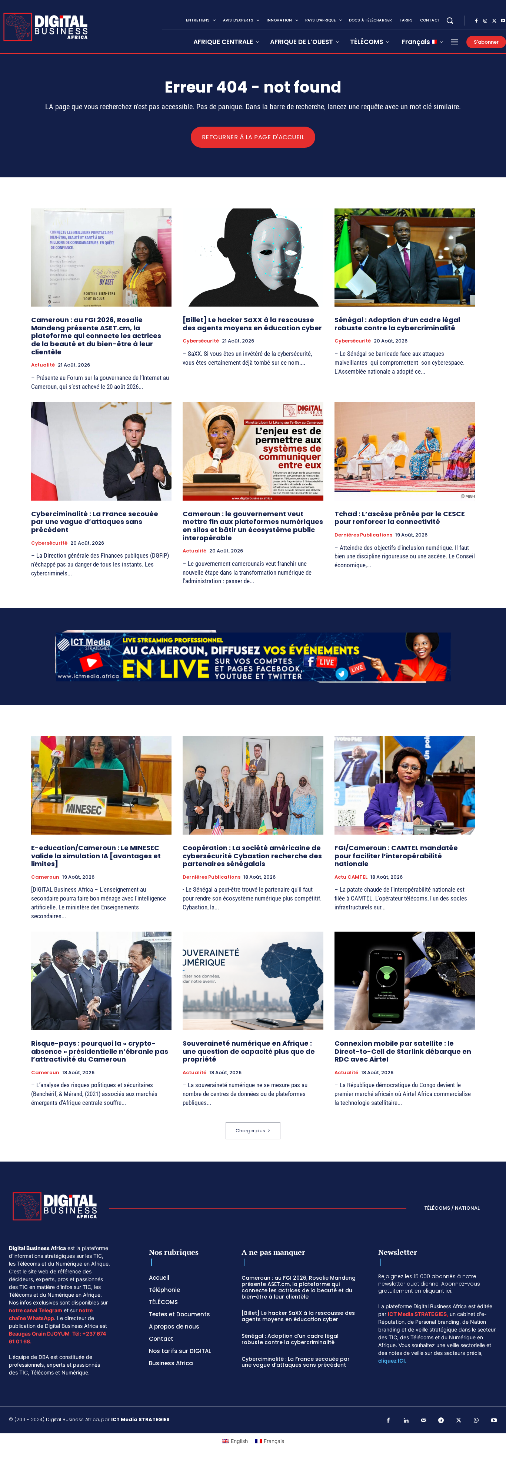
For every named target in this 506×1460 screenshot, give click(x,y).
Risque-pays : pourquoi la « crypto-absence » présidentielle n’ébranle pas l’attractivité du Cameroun (99, 1051)
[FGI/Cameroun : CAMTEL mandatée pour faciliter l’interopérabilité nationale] (404, 785)
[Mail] (424, 1421)
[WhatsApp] (476, 1421)
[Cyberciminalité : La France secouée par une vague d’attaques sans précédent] (101, 451)
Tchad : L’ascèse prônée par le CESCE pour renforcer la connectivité (399, 518)
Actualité (43, 365)
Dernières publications (363, 535)
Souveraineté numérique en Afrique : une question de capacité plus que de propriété (249, 1051)
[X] (494, 21)
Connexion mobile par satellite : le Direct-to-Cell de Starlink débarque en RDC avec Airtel (402, 1051)
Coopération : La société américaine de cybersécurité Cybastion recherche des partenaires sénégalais (252, 855)
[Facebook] (476, 21)
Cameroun (45, 877)
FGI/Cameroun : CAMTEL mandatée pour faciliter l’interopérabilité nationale (396, 855)
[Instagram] (485, 21)
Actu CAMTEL (350, 877)
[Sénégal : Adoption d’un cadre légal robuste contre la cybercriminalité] (404, 257)
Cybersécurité (201, 341)
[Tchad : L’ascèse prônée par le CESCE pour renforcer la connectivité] (404, 451)
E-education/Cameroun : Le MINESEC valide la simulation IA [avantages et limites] (96, 855)
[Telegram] (441, 1421)
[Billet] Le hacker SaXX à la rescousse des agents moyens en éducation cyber (252, 324)
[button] (450, 20)
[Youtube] (494, 1421)
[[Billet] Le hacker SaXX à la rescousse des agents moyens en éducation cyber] (253, 257)
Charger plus (250, 1130)
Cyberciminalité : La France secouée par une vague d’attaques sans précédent (94, 521)
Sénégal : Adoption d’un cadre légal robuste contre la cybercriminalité (397, 324)
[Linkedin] (406, 1421)
